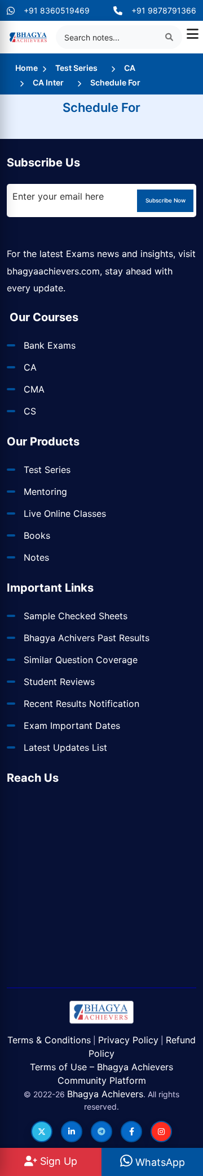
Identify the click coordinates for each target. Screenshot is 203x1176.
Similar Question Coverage (81, 659)
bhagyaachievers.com (53, 271)
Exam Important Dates (72, 725)
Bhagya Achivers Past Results (86, 637)
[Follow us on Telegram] (101, 1131)
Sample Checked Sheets (75, 615)
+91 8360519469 (57, 10)
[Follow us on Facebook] (131, 1131)
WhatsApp (159, 1162)
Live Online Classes (65, 513)
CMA (34, 389)
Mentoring (45, 491)
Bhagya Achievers (105, 1094)
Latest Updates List (65, 747)
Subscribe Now (165, 200)
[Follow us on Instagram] (161, 1131)
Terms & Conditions (49, 1040)
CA (129, 68)
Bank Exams (50, 345)
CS (30, 411)
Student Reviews (59, 681)
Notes (36, 557)
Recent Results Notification (81, 703)
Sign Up (57, 1161)
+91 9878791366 (163, 10)
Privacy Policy (128, 1040)
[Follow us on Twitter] (41, 1131)
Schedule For (115, 82)
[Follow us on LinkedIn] (71, 1131)
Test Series (76, 68)
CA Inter (48, 82)
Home (26, 68)
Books (37, 535)
